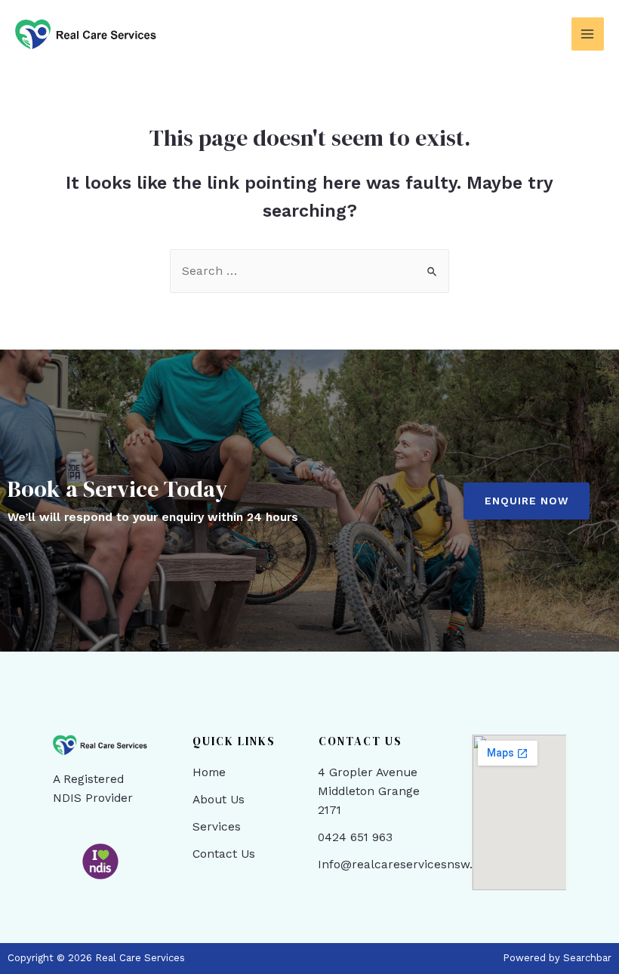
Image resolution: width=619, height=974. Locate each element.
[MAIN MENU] (587, 33)
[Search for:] (309, 271)
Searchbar (587, 957)
